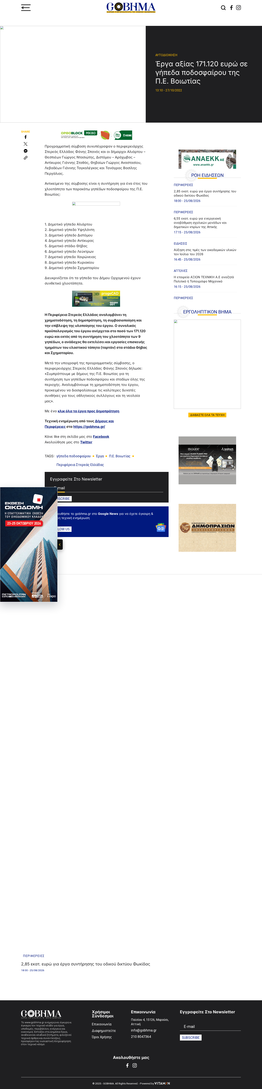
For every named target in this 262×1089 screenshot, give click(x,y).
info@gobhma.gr (144, 1030)
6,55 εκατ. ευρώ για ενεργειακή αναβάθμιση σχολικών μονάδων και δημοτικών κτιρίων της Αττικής (200, 222)
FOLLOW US (61, 529)
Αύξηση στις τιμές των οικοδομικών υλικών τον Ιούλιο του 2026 (205, 252)
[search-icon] (223, 8)
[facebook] (231, 7)
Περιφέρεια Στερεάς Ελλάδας (80, 465)
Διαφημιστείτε (104, 1031)
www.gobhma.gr (34, 1022)
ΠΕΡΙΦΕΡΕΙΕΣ (183, 185)
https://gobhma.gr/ (89, 427)
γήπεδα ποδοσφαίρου (73, 456)
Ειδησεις (180, 243)
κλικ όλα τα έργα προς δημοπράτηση (88, 411)
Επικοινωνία (101, 1024)
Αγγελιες (181, 271)
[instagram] (238, 7)
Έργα (100, 456)
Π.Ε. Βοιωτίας (119, 456)
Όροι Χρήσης (102, 1037)
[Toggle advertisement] (60, 544)
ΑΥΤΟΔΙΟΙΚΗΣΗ (166, 55)
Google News (108, 514)
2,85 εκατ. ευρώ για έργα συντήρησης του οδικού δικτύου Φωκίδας (205, 193)
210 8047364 (141, 1037)
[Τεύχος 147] (207, 364)
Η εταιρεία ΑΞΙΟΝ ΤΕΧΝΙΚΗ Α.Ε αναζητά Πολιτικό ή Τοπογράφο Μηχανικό (204, 279)
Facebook (101, 437)
